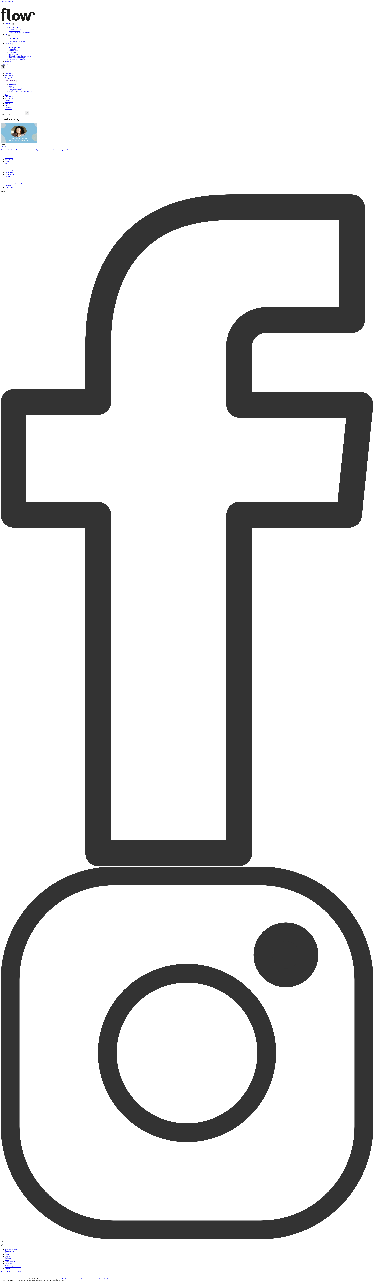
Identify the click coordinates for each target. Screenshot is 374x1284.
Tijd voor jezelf (13, 51)
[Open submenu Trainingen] (12, 44)
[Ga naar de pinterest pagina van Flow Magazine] (2, 1242)
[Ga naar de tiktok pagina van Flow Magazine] (2, 1246)
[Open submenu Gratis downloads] (16, 81)
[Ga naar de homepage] (18, 20)
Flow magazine (13, 38)
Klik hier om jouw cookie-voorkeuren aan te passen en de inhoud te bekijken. (86, 1279)
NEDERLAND (13, 27)
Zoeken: (3, 114)
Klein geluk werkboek (15, 90)
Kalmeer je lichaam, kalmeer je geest (20, 56)
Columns (3, 146)
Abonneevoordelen (14, 31)
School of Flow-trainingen (17, 41)
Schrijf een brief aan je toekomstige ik (20, 91)
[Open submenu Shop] (9, 35)
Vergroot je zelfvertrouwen (17, 59)
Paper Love (12, 52)
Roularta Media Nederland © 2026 (11, 1272)
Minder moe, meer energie (17, 58)
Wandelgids (12, 84)
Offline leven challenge (16, 88)
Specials (11, 40)
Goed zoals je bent (14, 54)
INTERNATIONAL (15, 29)
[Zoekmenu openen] (3, 67)
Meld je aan (4, 64)
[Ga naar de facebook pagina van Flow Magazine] (187, 865)
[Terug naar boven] (2, 1275)
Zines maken (12, 49)
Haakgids (11, 86)
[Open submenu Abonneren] (13, 24)
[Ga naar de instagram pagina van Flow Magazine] (187, 1239)
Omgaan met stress (14, 47)
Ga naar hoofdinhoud (7, 1)
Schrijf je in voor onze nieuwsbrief (19, 32)
